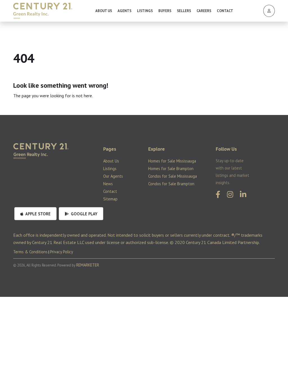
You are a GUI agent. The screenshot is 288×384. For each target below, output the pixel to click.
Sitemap (110, 199)
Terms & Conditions (30, 251)
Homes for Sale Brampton (171, 168)
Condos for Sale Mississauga (172, 176)
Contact (225, 10)
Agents (124, 10)
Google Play (83, 213)
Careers (204, 10)
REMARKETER (87, 265)
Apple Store (37, 213)
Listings (145, 10)
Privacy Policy (61, 251)
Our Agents (113, 176)
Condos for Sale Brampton (171, 183)
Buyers (164, 10)
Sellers (184, 10)
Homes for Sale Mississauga (172, 161)
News (108, 183)
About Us (103, 10)
